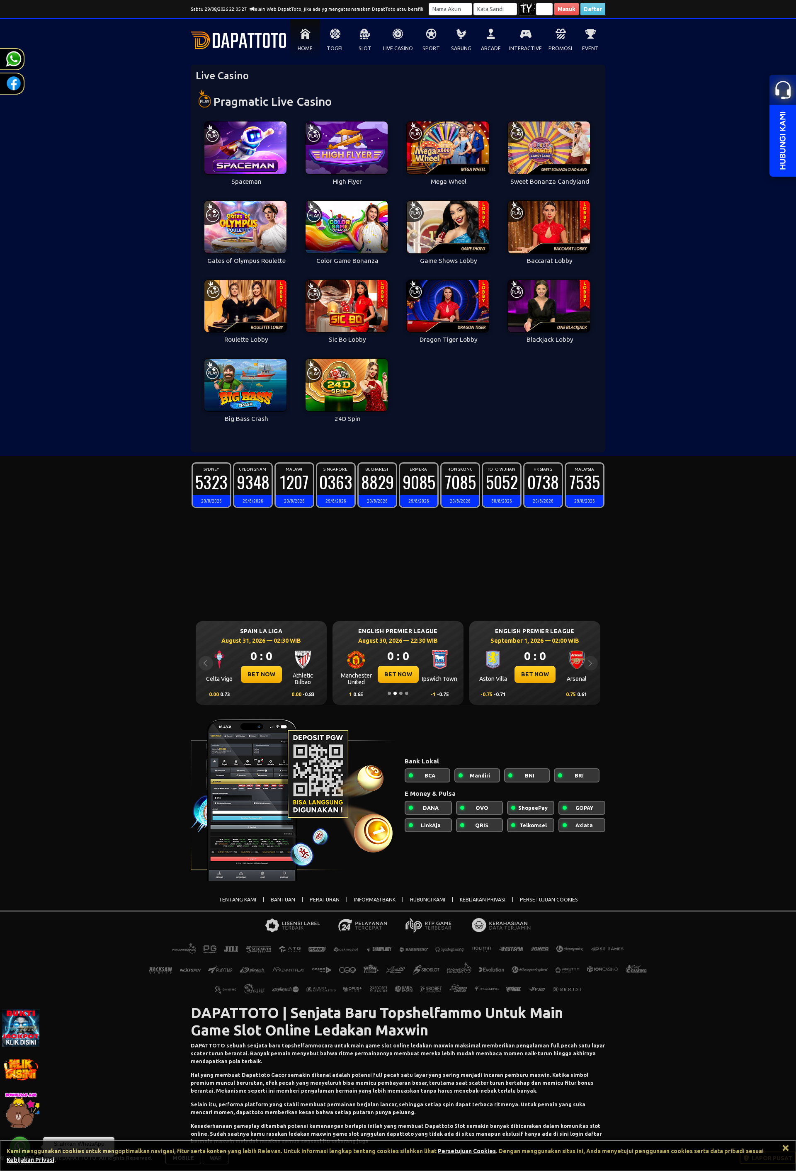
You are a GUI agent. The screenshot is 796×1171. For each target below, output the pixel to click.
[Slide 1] (389, 693)
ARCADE (491, 48)
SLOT (365, 48)
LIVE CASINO (398, 48)
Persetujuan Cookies (467, 1151)
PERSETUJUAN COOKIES (549, 899)
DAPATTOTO (208, 1045)
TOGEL (335, 48)
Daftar (593, 9)
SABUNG (461, 48)
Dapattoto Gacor (264, 1075)
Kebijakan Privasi (30, 1159)
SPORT (431, 48)
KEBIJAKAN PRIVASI (482, 899)
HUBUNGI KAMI (427, 899)
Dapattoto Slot (445, 1126)
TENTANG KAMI (237, 899)
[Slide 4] (406, 693)
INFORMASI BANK (375, 899)
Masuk (566, 9)
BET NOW (284, 674)
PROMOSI (560, 48)
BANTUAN (283, 899)
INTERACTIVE (525, 48)
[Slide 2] (395, 693)
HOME (305, 48)
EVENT (590, 48)
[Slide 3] (401, 693)
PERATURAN (325, 899)
